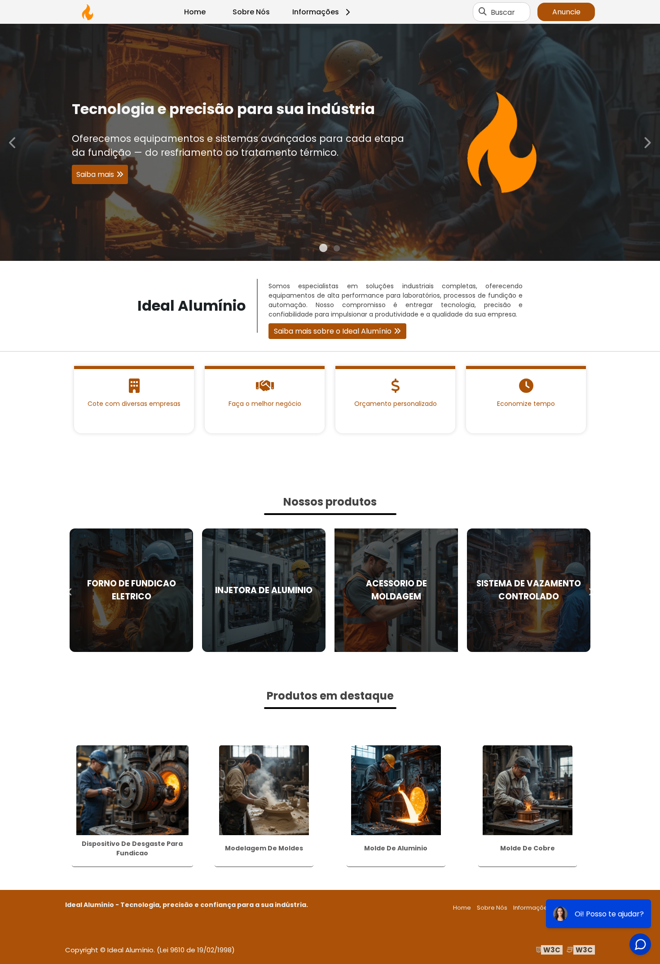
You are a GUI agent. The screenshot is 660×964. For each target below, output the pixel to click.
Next (647, 142)
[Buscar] (482, 12)
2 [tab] (336, 249)
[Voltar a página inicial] (87, 12)
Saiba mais (325, 181)
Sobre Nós (251, 12)
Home (195, 12)
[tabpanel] (330, 142)
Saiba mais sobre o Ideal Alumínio (333, 331)
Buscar (503, 12)
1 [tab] (323, 249)
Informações (315, 12)
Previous (13, 142)
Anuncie (566, 12)
